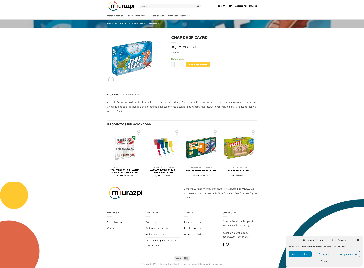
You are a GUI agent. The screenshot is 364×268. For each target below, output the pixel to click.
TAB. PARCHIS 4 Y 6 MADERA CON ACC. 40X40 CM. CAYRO (124, 171)
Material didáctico (155, 16)
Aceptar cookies (300, 254)
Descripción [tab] (113, 95)
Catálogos (173, 16)
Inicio (109, 24)
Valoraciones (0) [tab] (130, 95)
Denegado (324, 254)
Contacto (324, 261)
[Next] (256, 155)
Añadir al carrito (198, 64)
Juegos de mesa (153, 24)
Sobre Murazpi (115, 222)
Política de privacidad (157, 228)
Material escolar (115, 16)
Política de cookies (156, 234)
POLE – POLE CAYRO (238, 170)
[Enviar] (198, 6)
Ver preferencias (348, 254)
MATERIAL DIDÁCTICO (122, 24)
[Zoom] (111, 79)
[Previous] (107, 155)
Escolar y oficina (135, 16)
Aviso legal (151, 222)
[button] (358, 240)
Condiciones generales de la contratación (161, 242)
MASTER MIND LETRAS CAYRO (201, 170)
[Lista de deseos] (230, 6)
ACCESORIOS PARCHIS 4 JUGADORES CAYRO (162, 171)
